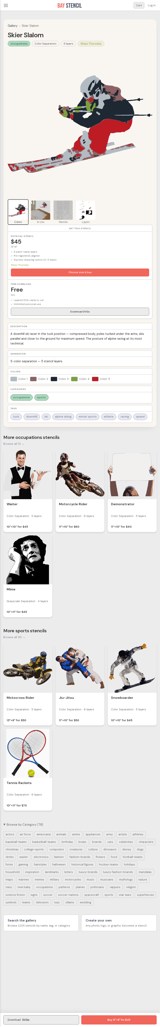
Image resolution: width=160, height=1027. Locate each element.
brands (97, 842)
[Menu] (5, 5)
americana (44, 834)
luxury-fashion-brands (118, 872)
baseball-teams (16, 842)
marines (24, 879)
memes (39, 879)
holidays (129, 864)
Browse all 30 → (14, 637)
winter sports (88, 416)
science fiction (15, 895)
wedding (85, 902)
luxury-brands (88, 872)
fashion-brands (80, 857)
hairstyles (40, 864)
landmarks (52, 872)
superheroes (145, 895)
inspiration (32, 872)
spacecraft (91, 895)
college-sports (34, 849)
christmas (12, 849)
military (54, 879)
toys (57, 902)
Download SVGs (80, 311)
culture (93, 849)
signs (34, 895)
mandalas (145, 872)
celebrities (126, 842)
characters (146, 842)
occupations (19, 43)
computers (57, 849)
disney (126, 849)
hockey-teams (108, 864)
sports (41, 397)
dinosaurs (109, 849)
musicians (106, 879)
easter (23, 857)
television (42, 902)
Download (18, 1020)
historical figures (82, 864)
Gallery (13, 26)
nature (142, 879)
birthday (67, 842)
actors (10, 834)
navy (9, 887)
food (114, 857)
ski (46, 416)
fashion (59, 857)
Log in (152, 5)
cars (110, 842)
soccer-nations (68, 895)
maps (9, 879)
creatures (76, 849)
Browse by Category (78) (25, 825)
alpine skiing (63, 416)
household (13, 872)
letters (68, 872)
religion (131, 887)
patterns (64, 887)
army (109, 834)
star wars (125, 895)
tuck (16, 416)
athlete (109, 416)
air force (25, 834)
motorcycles (73, 879)
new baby (24, 887)
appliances (93, 834)
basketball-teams (44, 842)
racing (125, 416)
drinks (10, 857)
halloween (59, 864)
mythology (126, 879)
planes (80, 887)
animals (61, 834)
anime (76, 834)
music (90, 879)
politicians (97, 887)
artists (123, 834)
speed (140, 416)
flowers (100, 857)
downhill (31, 416)
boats (82, 842)
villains (69, 902)
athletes (137, 834)
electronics (41, 857)
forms (9, 864)
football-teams (132, 857)
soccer (47, 895)
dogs (140, 849)
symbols (11, 902)
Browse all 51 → (13, 444)
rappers (115, 887)
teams (26, 902)
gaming (23, 864)
